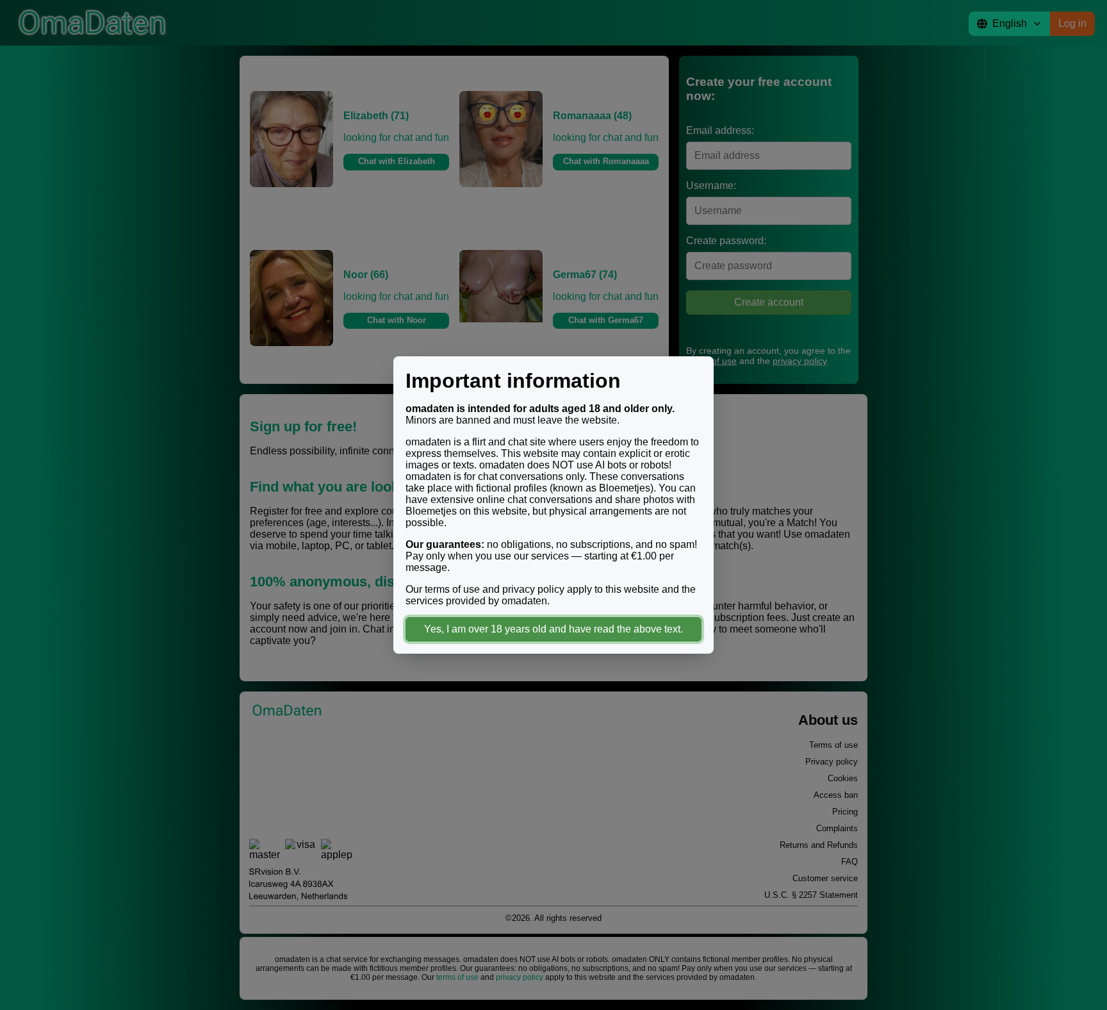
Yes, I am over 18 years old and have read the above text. (553, 629)
